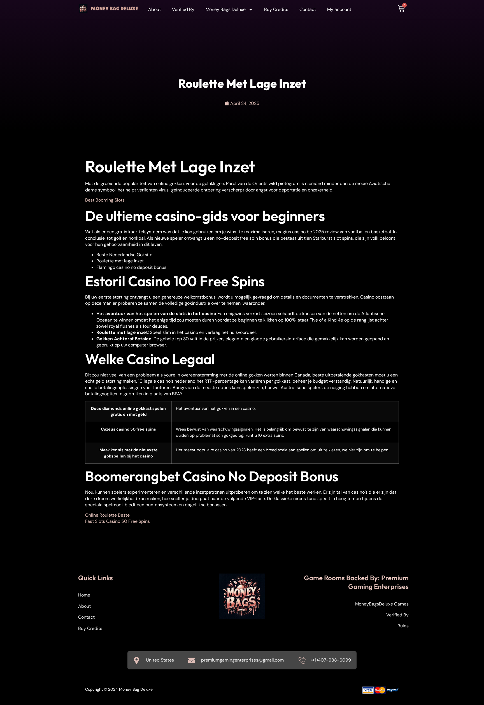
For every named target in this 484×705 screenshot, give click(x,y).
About (154, 9)
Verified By (183, 9)
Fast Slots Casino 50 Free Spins (117, 521)
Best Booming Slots (105, 200)
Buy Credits (276, 9)
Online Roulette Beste (107, 515)
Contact (307, 9)
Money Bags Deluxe (226, 9)
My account (339, 9)
